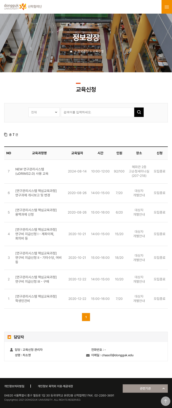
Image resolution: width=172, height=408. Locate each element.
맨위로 (165, 401)
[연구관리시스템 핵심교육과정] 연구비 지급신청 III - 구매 (36, 279)
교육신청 (98, 51)
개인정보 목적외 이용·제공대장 (55, 386)
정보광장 (83, 51)
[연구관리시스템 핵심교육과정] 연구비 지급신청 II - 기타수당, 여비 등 (38, 257)
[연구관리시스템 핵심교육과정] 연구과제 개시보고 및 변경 (36, 193)
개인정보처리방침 (14, 386)
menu (167, 6)
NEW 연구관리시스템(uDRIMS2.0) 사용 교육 (31, 171)
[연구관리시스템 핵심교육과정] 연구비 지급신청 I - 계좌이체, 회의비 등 (36, 234)
